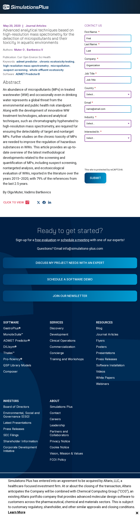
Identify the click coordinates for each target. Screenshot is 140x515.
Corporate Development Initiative (20, 448)
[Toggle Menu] (132, 7)
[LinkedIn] (49, 202)
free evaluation (45, 240)
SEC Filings (11, 435)
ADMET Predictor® (16, 340)
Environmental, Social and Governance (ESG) (21, 414)
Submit (95, 178)
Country (90, 88)
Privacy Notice (60, 441)
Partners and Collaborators (59, 433)
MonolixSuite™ (13, 334)
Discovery (57, 328)
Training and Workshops (67, 359)
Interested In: (93, 131)
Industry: (90, 117)
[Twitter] (38, 202)
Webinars (102, 384)
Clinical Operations (62, 340)
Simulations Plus (61, 407)
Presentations (105, 353)
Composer (10, 371)
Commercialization (62, 347)
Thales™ (8, 353)
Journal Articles (107, 334)
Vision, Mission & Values (66, 453)
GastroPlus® (12, 328)
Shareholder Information (20, 441)
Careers (55, 419)
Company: (91, 58)
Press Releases (106, 359)
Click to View (13, 202)
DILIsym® (10, 347)
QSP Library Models (17, 365)
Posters (101, 347)
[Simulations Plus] (25, 7)
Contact (55, 413)
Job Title (91, 73)
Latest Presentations (17, 423)
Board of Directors (16, 407)
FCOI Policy (58, 459)
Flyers (100, 340)
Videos (100, 371)
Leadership (57, 425)
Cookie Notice (59, 447)
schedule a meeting (75, 240)
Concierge (57, 353)
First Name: (92, 32)
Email (89, 102)
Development (59, 334)
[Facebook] (44, 202)
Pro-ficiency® (12, 359)
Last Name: (92, 44)
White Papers (105, 377)
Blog (99, 328)
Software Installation (110, 365)
